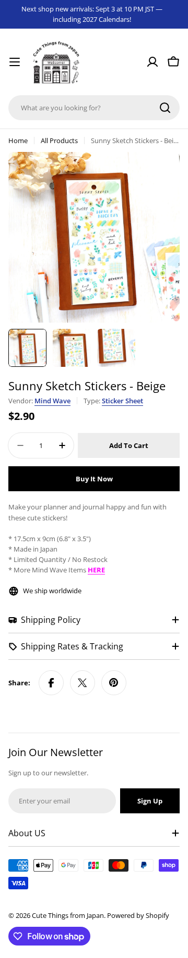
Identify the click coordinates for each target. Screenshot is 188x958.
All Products (59, 140)
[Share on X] (82, 682)
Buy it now (94, 478)
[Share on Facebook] (51, 682)
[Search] (165, 107)
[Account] (152, 62)
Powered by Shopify (138, 915)
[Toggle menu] (14, 62)
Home (18, 140)
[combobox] (94, 107)
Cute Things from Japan (68, 915)
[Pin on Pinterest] (113, 682)
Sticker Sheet (122, 400)
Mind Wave (52, 400)
